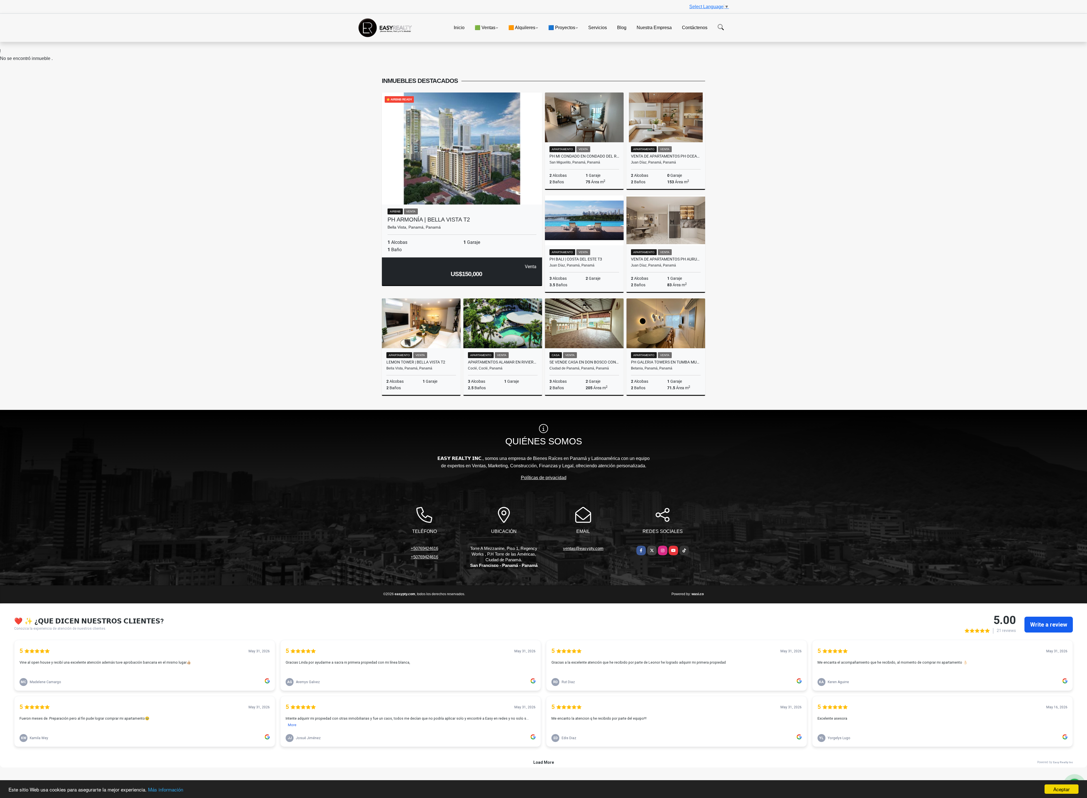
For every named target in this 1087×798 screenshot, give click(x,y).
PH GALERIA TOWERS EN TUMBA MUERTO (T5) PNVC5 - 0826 (666, 362)
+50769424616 (424, 548)
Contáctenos (694, 27)
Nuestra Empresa (654, 27)
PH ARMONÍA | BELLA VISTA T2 (429, 219)
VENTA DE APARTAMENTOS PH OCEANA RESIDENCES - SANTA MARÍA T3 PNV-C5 (666, 156)
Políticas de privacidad (543, 477)
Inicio (459, 27)
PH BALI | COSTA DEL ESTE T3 (575, 259)
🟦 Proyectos (561, 27)
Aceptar (1061, 789)
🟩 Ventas (485, 27)
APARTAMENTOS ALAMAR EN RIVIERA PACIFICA (503, 362)
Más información (165, 789)
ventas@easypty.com (583, 548)
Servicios (597, 27)
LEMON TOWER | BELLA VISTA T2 (415, 362)
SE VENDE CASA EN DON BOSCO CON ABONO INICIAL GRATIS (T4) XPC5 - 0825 (584, 362)
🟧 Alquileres (521, 27)
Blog (621, 27)
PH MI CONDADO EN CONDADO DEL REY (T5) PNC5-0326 (584, 156)
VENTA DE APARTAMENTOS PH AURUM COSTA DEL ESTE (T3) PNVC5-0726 (666, 259)
